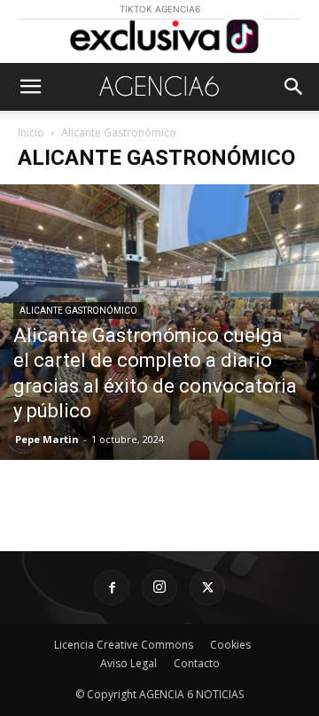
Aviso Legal (128, 663)
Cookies (230, 644)
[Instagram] (159, 587)
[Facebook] (111, 587)
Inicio (31, 132)
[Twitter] (207, 587)
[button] (30, 87)
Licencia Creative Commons (123, 644)
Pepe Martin (47, 439)
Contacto (197, 663)
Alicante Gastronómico (78, 310)
